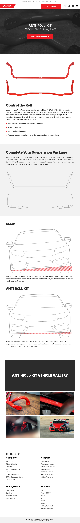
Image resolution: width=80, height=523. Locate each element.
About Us (9, 461)
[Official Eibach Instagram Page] (15, 454)
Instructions (45, 469)
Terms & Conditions (13, 469)
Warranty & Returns (48, 467)
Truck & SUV (46, 493)
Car (42, 490)
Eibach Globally (11, 464)
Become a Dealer (47, 472)
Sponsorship (10, 498)
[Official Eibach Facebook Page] (7, 454)
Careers (9, 467)
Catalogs (9, 493)
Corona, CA (53, 2)
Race (43, 495)
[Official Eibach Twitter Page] (19, 454)
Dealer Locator (11, 479)
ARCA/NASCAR (47, 506)
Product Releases (47, 508)
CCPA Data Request (13, 474)
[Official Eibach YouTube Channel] (11, 454)
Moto (43, 501)
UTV (42, 498)
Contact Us (45, 461)
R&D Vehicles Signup (48, 474)
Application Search (39, 37)
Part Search (51, 6)
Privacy (8, 472)
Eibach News (10, 490)
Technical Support (47, 464)
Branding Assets (11, 495)
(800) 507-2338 (26, 2)
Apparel (44, 503)
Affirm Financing (47, 477)
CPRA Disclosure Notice (14, 477)
